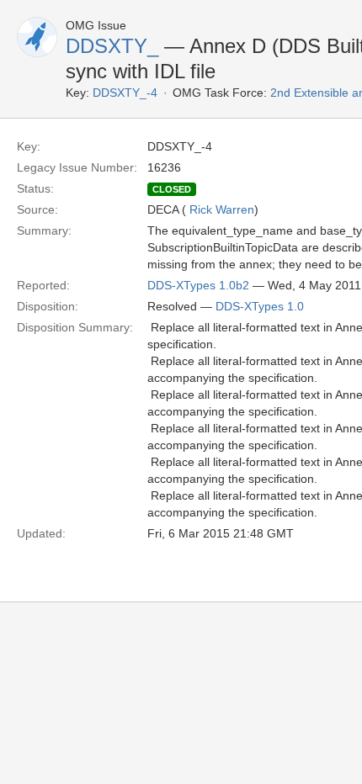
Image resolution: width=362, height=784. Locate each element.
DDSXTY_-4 (125, 92)
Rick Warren (221, 209)
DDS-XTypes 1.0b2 (198, 285)
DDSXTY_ (112, 45)
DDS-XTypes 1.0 (260, 306)
